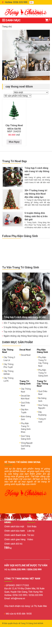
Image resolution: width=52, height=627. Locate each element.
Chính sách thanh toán (15, 535)
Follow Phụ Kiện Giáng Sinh (20, 236)
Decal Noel (25, 355)
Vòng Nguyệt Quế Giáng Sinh (26, 446)
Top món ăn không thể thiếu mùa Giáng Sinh (25, 331)
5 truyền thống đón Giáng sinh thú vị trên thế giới (36, 216)
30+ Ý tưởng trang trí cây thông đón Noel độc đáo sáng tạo (36, 193)
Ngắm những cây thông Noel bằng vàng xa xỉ (26, 336)
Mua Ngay (14, 141)
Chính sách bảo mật (14, 526)
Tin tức (30, 535)
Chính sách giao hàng (14, 539)
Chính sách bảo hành (14, 530)
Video (30, 539)
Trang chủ (7, 26)
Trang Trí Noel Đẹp (14, 161)
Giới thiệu (31, 526)
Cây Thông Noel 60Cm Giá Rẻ (14, 127)
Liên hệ (8, 548)
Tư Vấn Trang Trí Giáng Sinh (20, 267)
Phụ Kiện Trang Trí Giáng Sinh (43, 373)
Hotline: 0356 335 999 (16, 2)
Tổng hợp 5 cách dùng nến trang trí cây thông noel (37, 171)
